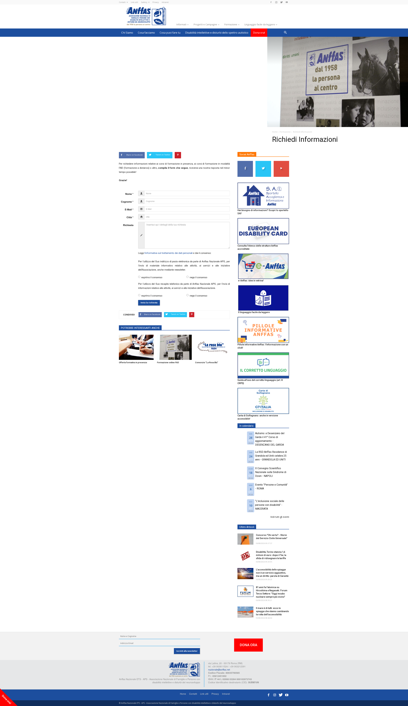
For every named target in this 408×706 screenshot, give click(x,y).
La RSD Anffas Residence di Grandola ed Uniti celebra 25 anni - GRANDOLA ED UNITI (271, 455)
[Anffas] (184, 669)
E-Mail (129, 209)
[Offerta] (136, 347)
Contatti (122, 2)
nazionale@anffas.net (219, 669)
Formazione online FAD (168, 362)
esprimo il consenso (151, 277)
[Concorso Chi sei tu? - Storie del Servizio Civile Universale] (245, 539)
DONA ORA (248, 645)
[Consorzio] (212, 347)
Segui (245, 162)
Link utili (134, 2)
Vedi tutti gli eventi (279, 516)
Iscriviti (281, 162)
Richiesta (128, 225)
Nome (129, 194)
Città (130, 217)
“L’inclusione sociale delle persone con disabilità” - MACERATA (269, 505)
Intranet (165, 2)
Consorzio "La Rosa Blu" (206, 362)
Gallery (144, 2)
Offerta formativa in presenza (133, 362)
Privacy (156, 2)
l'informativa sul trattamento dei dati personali (168, 253)
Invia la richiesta (149, 302)
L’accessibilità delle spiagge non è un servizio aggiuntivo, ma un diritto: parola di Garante (272, 572)
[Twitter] (281, 2)
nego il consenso (198, 277)
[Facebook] (271, 2)
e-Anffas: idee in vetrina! (251, 280)
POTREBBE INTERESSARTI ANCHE (140, 327)
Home (183, 693)
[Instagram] (276, 2)
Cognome (127, 201)
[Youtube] (286, 2)
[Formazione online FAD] (174, 347)
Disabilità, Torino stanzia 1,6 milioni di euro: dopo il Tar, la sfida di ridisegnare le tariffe (271, 555)
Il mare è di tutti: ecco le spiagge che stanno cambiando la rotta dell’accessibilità (272, 611)
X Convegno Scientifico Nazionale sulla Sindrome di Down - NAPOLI (270, 472)
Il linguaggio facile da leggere (254, 312)
